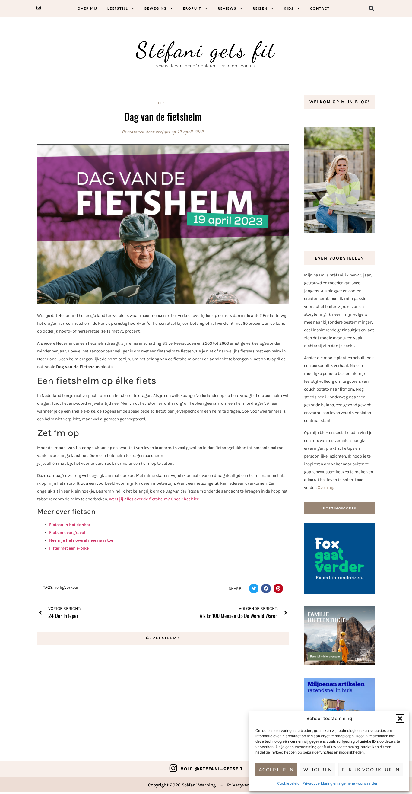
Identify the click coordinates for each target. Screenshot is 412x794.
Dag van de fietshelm (163, 116)
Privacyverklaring (245, 785)
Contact (320, 8)
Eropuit (192, 8)
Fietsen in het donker (69, 524)
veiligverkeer (66, 587)
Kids (289, 8)
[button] (400, 719)
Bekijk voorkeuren (371, 769)
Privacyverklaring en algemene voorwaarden (340, 783)
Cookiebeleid (288, 783)
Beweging (155, 8)
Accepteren (276, 769)
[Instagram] (173, 768)
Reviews (227, 8)
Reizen (260, 8)
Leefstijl (117, 8)
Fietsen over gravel (67, 532)
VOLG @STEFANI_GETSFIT (212, 768)
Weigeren (317, 769)
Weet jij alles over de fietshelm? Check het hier (153, 499)
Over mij (87, 8)
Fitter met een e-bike (69, 548)
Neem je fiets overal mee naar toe (81, 540)
